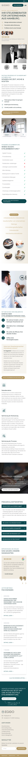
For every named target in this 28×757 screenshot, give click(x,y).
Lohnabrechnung (6, 731)
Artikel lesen (8, 615)
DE (24, 1)
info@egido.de (7, 715)
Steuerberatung (5, 726)
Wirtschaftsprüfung (6, 728)
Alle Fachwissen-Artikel (17, 678)
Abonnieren (21, 748)
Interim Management (7, 735)
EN (25, 1)
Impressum (4, 755)
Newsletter (4, 745)
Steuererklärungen (6, 733)
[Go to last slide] (22, 583)
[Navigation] (25, 5)
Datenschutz (12, 755)
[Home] (5, 5)
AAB (18, 755)
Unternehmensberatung (7, 729)
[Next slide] (25, 583)
